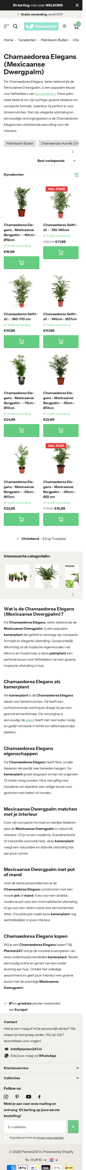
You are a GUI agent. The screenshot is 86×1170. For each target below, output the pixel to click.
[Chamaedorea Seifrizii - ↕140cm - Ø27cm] (61, 290)
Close (77, 5)
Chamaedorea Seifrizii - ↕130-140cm (60, 227)
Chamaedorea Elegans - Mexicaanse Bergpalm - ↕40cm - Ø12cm (20, 232)
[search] (15, 26)
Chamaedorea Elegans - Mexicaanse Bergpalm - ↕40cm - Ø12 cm (59, 489)
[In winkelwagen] (21, 262)
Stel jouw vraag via (33, 1062)
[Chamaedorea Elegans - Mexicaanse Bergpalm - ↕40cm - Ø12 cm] (61, 458)
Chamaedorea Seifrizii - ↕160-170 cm (21, 316)
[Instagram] (6, 1103)
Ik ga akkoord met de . (37, 1144)
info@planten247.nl (26, 1055)
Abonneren (73, 1132)
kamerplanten (45, 94)
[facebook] (39, 1103)
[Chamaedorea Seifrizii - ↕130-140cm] (61, 201)
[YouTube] (28, 1103)
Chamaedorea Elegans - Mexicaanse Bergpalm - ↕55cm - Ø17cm (59, 400)
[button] (72, 151)
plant (30, 720)
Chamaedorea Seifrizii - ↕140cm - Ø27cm (60, 316)
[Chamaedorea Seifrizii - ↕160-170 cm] (21, 290)
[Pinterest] (17, 1103)
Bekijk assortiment (6, 26)
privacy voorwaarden (50, 1144)
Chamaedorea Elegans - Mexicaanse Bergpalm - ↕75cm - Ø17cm (20, 400)
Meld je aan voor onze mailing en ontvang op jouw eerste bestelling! (32, 1116)
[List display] (77, 175)
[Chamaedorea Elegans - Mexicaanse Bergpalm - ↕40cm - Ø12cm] (21, 201)
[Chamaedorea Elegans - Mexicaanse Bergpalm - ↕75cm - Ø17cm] (21, 369)
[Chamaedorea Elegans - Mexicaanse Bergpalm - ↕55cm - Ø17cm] (61, 369)
